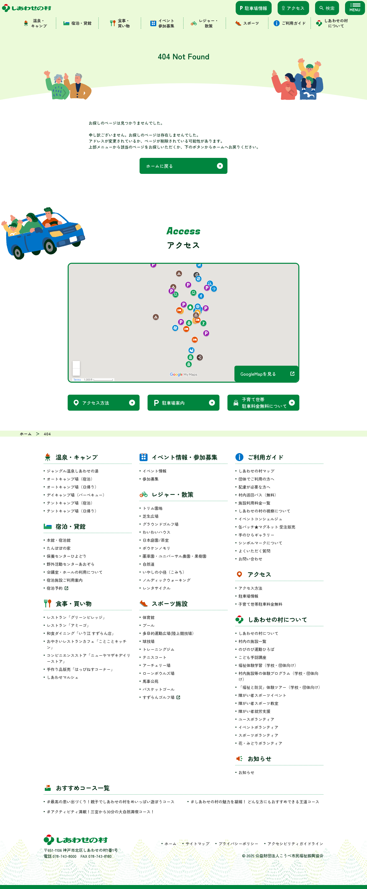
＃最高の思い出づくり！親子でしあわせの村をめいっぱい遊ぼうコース (111, 802)
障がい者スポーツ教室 (258, 703)
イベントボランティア (258, 727)
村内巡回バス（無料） (258, 495)
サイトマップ (197, 844)
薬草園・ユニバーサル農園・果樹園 (174, 556)
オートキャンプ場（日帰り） (73, 487)
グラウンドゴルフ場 (161, 524)
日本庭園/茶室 (156, 540)
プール (149, 625)
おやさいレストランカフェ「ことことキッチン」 (87, 644)
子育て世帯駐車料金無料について (264, 402)
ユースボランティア (256, 719)
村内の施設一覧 (252, 641)
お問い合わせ (250, 559)
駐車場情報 (256, 8)
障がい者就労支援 (254, 711)
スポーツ (251, 23)
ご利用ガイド (294, 23)
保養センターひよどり (67, 556)
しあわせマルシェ (63, 677)
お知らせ (246, 772)
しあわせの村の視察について (264, 511)
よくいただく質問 (254, 551)
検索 (330, 8)
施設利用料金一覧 (254, 503)
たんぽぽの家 (59, 548)
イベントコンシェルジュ (260, 519)
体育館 (149, 617)
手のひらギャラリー (256, 535)
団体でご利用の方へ (256, 479)
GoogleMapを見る (258, 373)
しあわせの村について (336, 23)
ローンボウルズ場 (159, 673)
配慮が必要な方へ (254, 487)
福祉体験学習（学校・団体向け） (268, 665)
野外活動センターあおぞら (71, 564)
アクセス (296, 8)
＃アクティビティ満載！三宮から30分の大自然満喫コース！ (101, 812)
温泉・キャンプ (39, 23)
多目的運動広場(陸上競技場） (169, 633)
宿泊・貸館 (81, 23)
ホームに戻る (159, 166)
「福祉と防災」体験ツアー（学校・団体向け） (280, 687)
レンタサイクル (157, 588)
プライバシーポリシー (238, 844)
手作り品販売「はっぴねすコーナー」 (81, 669)
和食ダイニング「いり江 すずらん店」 (81, 633)
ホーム (171, 844)
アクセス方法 (95, 402)
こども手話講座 (252, 657)
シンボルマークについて (260, 543)
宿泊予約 (55, 588)
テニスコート (155, 657)
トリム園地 (153, 508)
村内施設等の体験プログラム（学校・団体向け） (278, 676)
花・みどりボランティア (260, 743)
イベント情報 (155, 471)
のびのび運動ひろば (256, 649)
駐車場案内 (173, 402)
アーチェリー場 (157, 665)
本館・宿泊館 (59, 540)
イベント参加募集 (166, 23)
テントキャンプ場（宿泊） (71, 503)
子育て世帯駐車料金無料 (260, 604)
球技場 (149, 641)
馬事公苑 (151, 681)
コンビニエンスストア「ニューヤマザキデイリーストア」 (89, 658)
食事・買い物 (124, 23)
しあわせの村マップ (256, 471)
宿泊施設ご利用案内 (65, 580)
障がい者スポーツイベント (262, 695)
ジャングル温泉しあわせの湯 (73, 471)
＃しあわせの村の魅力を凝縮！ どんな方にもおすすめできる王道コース (256, 802)
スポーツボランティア (258, 735)
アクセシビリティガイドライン (295, 844)
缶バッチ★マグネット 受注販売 (266, 527)
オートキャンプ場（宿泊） (71, 479)
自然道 (149, 564)
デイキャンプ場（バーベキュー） (77, 495)
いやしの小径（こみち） (164, 572)
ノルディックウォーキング (166, 580)
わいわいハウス (157, 532)
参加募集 (151, 479)
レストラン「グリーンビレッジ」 (77, 617)
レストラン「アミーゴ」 (69, 625)
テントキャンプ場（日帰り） (73, 511)
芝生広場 (151, 516)
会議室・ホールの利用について (75, 572)
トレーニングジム (159, 649)
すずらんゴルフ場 (159, 697)
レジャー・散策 (209, 23)
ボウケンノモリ (157, 548)
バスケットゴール (159, 689)
